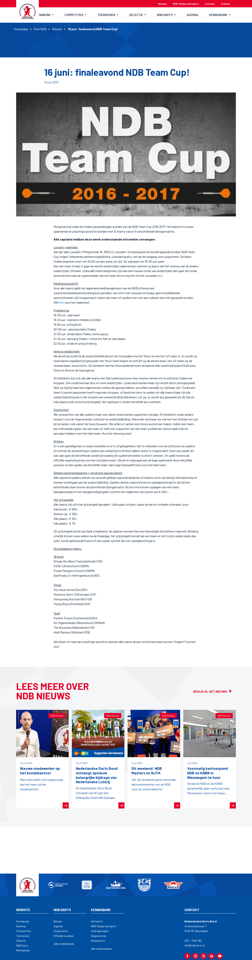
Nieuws (57, 29)
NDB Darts (22, 945)
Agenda (58, 926)
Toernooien (22, 936)
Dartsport (97, 921)
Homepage (21, 29)
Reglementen (98, 936)
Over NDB (40, 29)
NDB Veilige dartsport (104, 926)
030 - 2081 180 (193, 940)
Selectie (21, 940)
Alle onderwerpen (64, 943)
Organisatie (61, 931)
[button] (46, 15)
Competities (23, 931)
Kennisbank (23, 950)
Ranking (21, 926)
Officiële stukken (63, 936)
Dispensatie (98, 940)
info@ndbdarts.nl (194, 945)
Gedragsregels (99, 931)
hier (61, 302)
